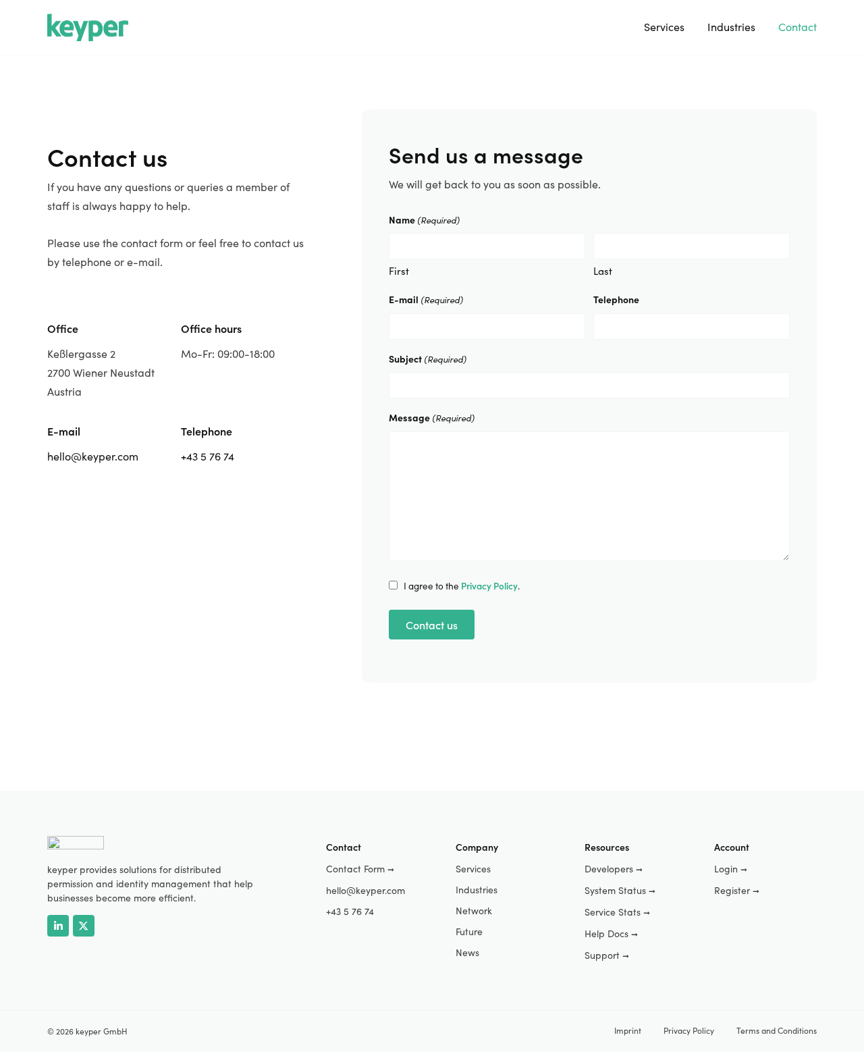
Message (432, 417)
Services (664, 27)
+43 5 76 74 (207, 456)
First (399, 271)
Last (602, 271)
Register (736, 890)
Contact (797, 27)
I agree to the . (462, 585)
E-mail (426, 299)
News (467, 952)
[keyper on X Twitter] (83, 926)
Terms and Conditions (776, 1030)
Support (607, 955)
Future (469, 931)
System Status (620, 890)
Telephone (616, 299)
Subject (427, 358)
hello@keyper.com (92, 456)
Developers (614, 868)
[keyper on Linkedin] (58, 926)
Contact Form (360, 868)
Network (474, 910)
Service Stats (617, 911)
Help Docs (611, 933)
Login (730, 868)
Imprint (627, 1030)
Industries (731, 27)
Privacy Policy (689, 1030)
